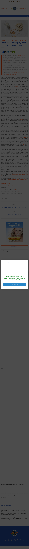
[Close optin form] (26, 262)
